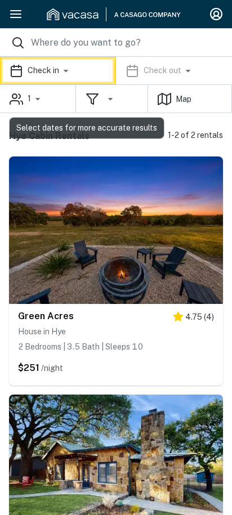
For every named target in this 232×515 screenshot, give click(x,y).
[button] (116, 70)
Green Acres (46, 316)
